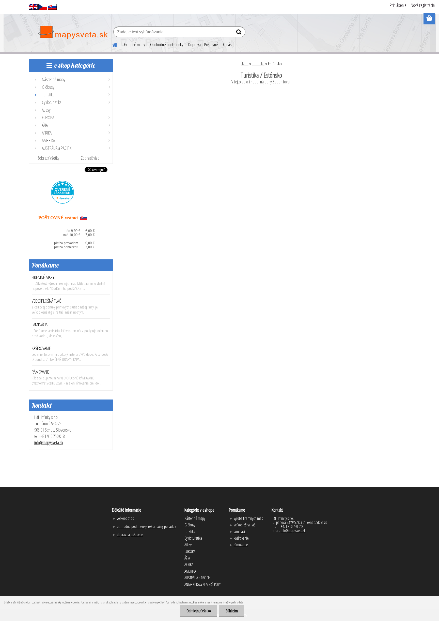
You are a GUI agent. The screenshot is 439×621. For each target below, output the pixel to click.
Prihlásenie (398, 5)
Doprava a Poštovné (203, 44)
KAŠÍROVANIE (41, 348)
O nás (227, 44)
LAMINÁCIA (40, 324)
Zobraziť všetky (48, 158)
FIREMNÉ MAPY (43, 277)
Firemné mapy (134, 44)
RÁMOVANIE (41, 372)
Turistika (258, 64)
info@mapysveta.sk (48, 442)
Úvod (244, 64)
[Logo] (73, 32)
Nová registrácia (423, 5)
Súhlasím (232, 611)
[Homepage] (111, 44)
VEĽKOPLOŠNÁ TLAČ (46, 301)
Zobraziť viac (90, 158)
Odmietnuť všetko (198, 611)
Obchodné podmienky (166, 44)
